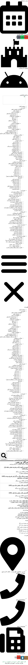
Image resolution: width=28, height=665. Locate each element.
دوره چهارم (16, 172)
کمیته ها (20, 177)
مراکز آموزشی (15, 149)
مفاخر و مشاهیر (18, 134)
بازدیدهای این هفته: (23, 527)
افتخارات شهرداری (17, 209)
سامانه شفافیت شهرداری (15, 227)
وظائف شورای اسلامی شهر (15, 163)
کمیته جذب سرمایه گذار (13, 186)
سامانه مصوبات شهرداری (15, 206)
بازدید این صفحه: (24, 533)
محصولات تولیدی (18, 156)
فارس (24, 512)
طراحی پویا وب (19, 663)
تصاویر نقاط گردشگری (16, 220)
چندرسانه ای (22, 216)
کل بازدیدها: (25, 531)
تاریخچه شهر (13, 114)
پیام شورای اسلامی (17, 162)
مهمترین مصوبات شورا (16, 164)
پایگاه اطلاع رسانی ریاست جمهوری (19, 502)
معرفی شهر (16, 110)
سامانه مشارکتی (18, 231)
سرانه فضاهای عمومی (10, 132)
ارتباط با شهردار (18, 210)
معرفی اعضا (19, 166)
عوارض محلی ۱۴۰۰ (14, 246)
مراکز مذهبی (16, 147)
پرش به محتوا (24, 0)
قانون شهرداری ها (17, 237)
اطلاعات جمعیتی (12, 126)
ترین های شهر (15, 139)
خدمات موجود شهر (11, 130)
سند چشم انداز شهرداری (16, 204)
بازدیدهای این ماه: (24, 529)
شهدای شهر (16, 136)
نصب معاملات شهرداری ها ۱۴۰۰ (14, 241)
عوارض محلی (18, 243)
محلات (14, 122)
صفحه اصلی (22, 106)
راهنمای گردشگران (17, 213)
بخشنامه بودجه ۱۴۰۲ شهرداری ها (14, 240)
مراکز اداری (16, 142)
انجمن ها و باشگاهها (17, 152)
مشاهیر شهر (16, 137)
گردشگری (22, 211)
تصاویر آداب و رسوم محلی (15, 221)
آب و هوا (14, 117)
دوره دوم (17, 169)
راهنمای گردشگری (23, 68)
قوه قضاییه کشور (23, 506)
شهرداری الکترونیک (9, 663)
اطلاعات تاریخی (15, 112)
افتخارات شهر (18, 157)
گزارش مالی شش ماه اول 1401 (18, 493)
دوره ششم (16, 174)
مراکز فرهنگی (15, 143)
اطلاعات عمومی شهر (16, 109)
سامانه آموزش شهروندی (16, 230)
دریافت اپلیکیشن (24, 95)
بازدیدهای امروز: (24, 523)
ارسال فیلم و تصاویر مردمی (15, 223)
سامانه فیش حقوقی (17, 234)
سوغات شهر (19, 159)
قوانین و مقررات (21, 236)
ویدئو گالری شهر (18, 219)
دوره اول (17, 167)
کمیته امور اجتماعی (14, 187)
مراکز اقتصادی (15, 150)
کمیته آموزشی (15, 189)
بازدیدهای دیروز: (24, 525)
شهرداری (22, 190)
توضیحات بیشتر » (23, 473)
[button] (14, 278)
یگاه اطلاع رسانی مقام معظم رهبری (18, 500)
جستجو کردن (25, 459)
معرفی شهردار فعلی (14, 196)
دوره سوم (16, 170)
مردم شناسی (12, 124)
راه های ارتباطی (12, 120)
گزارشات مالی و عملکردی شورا (14, 176)
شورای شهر (22, 160)
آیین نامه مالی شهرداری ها (15, 239)
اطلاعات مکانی (15, 129)
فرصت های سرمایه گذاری (15, 154)
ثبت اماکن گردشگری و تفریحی (14, 214)
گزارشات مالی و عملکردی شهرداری (13, 207)
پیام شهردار (13, 197)
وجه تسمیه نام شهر (11, 113)
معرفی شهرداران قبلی (13, 199)
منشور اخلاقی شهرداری (16, 201)
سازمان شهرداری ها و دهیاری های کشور (18, 507)
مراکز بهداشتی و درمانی (13, 146)
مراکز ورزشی (15, 144)
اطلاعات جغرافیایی (14, 116)
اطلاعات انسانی (15, 123)
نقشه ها (14, 119)
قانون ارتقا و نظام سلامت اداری (14, 247)
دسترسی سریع (21, 224)
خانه (27, 464)
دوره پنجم (16, 173)
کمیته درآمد (16, 184)
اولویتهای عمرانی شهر (16, 153)
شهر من (23, 107)
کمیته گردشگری (15, 180)
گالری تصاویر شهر (17, 217)
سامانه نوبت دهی (18, 233)
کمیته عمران (16, 183)
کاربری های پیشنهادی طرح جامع (8, 133)
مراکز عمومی (18, 140)
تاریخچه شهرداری (17, 193)
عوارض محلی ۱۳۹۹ (14, 244)
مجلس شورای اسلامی (22, 505)
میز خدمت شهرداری (17, 226)
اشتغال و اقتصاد (12, 127)
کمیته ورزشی (15, 179)
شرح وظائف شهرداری (16, 191)
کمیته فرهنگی (15, 182)
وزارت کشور (25, 503)
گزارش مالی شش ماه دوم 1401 (18, 485)
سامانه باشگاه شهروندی (16, 229)
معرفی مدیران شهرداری (13, 200)
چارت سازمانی (18, 203)
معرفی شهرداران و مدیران (15, 194)
